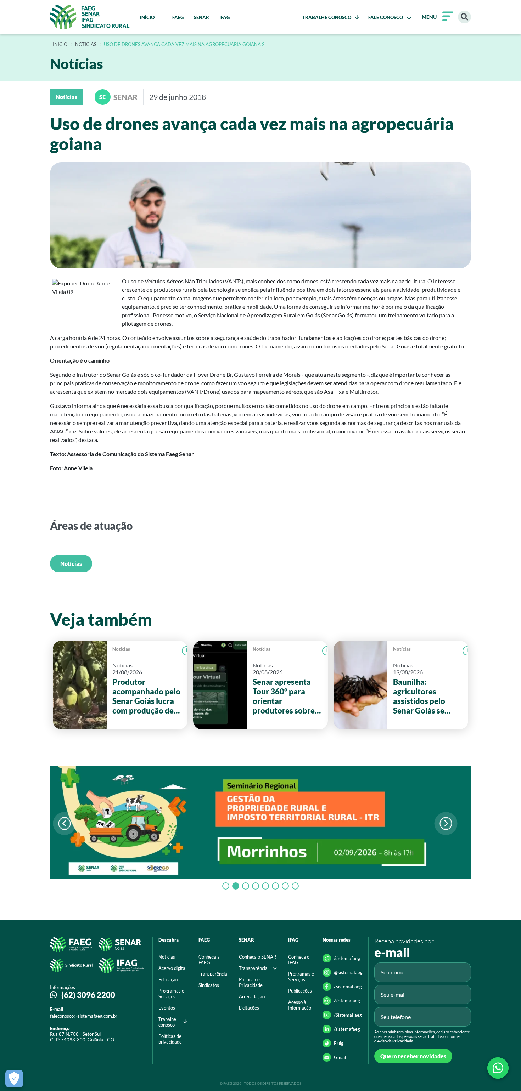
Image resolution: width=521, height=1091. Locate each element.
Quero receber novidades (413, 1056)
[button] (445, 823)
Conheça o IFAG (298, 959)
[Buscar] (464, 17)
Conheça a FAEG (209, 959)
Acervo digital (172, 968)
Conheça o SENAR (257, 957)
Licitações (249, 1008)
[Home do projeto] (90, 17)
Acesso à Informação (299, 1005)
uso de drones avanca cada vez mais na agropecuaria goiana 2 (184, 44)
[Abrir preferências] (14, 1078)
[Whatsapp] (498, 1068)
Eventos (166, 1008)
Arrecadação (252, 996)
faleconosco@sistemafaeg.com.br (83, 1016)
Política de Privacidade (251, 982)
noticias (85, 44)
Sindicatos (208, 985)
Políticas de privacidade (170, 1039)
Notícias (71, 563)
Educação (168, 979)
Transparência (212, 974)
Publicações (300, 991)
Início (60, 44)
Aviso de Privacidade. (395, 1041)
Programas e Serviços (171, 993)
